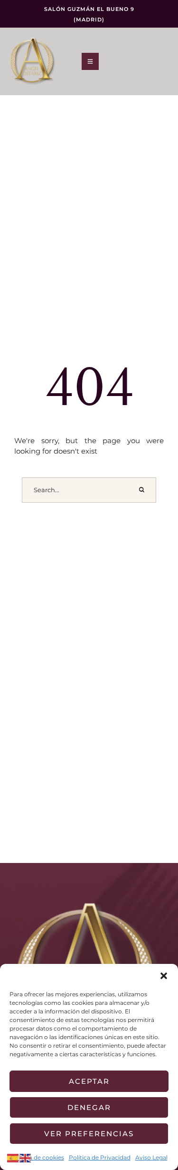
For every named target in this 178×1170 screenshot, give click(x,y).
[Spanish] (13, 1157)
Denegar (89, 1107)
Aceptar (89, 1081)
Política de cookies (37, 1157)
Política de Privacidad (100, 1157)
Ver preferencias (89, 1133)
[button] (164, 976)
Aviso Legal (151, 1157)
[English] (25, 1157)
